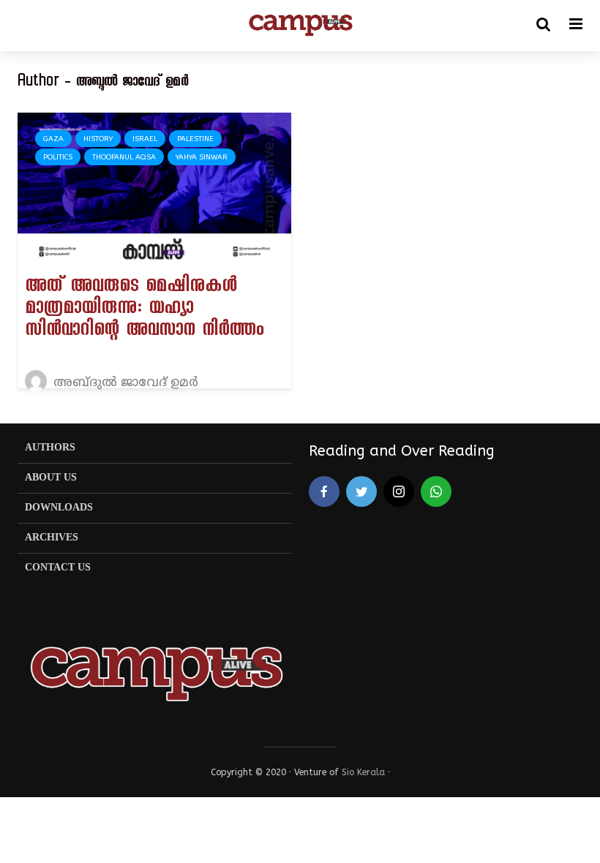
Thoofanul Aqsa (124, 157)
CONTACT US (58, 568)
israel (144, 139)
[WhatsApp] (436, 491)
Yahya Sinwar (202, 157)
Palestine (195, 139)
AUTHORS (50, 448)
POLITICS (57, 157)
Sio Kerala (363, 772)
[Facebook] (324, 491)
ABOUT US (51, 478)
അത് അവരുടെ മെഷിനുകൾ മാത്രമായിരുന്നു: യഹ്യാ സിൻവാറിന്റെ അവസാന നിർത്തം (144, 310)
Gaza (53, 139)
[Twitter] (361, 491)
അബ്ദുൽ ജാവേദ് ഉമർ (124, 383)
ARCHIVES (51, 538)
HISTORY (98, 139)
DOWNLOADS (59, 508)
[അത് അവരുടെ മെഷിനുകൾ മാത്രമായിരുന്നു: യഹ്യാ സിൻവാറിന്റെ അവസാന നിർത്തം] (154, 188)
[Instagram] (398, 491)
